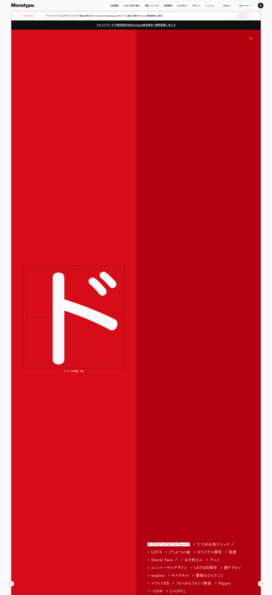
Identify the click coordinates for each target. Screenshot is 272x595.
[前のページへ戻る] (11, 584)
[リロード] (251, 38)
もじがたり (182, 5)
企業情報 (114, 5)
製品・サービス (152, 5)
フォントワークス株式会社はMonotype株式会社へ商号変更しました (136, 25)
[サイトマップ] (261, 5)
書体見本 (226, 5)
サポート (196, 5)
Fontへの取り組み (132, 5)
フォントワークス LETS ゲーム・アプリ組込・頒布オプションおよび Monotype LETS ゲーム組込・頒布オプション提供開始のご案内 (103, 16)
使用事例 (168, 5)
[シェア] (261, 584)
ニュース (209, 5)
